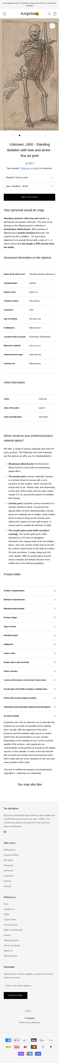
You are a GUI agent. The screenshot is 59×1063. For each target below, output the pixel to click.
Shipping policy (11, 940)
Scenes (7, 886)
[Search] (49, 13)
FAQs (6, 914)
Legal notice (10, 919)
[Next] (45, 135)
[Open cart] (54, 13)
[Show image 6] (36, 135)
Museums (9, 865)
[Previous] (13, 135)
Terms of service (12, 945)
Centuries (8, 870)
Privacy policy (10, 924)
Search (7, 935)
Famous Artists (11, 855)
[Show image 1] (19, 135)
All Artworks (9, 849)
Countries (8, 875)
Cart (6, 904)
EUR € (28, 1011)
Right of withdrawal (13, 930)
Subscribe (15, 995)
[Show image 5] (33, 135)
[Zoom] (52, 26)
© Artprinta (29, 1018)
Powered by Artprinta (29, 1022)
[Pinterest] (5, 832)
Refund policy (10, 956)
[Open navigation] (4, 13)
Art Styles (8, 860)
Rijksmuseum (35, 346)
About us (8, 950)
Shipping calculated (30, 168)
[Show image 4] (29, 135)
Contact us (9, 909)
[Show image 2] (23, 135)
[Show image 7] (39, 135)
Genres (7, 881)
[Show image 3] (26, 135)
